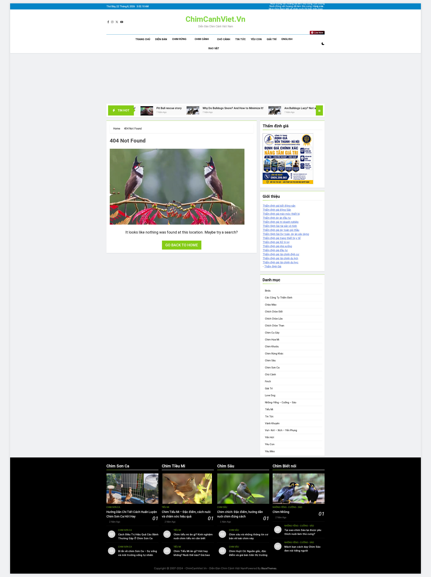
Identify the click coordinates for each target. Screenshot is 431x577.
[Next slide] (322, 6)
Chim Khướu (272, 346)
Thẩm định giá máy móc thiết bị (281, 213)
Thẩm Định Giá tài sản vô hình (280, 226)
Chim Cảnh (202, 39)
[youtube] (121, 22)
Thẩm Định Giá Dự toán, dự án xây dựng (286, 234)
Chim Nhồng (281, 512)
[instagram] (112, 22)
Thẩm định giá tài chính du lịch (280, 258)
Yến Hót (269, 437)
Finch (268, 381)
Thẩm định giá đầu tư (275, 250)
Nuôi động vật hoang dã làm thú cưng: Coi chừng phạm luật (297, 1)
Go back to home (181, 245)
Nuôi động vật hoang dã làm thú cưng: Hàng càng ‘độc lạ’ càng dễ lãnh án (297, 4)
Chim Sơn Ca (272, 367)
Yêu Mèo (270, 451)
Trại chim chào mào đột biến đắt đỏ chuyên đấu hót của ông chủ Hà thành (297, 9)
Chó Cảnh (223, 39)
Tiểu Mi (269, 409)
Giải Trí (271, 39)
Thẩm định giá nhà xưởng (277, 246)
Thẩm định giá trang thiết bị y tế (282, 238)
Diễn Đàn (161, 39)
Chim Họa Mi (272, 339)
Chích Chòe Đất (274, 311)
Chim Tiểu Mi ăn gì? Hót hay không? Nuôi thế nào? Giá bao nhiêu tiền (192, 555)
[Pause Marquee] (319, 110)
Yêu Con (256, 39)
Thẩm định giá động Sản (277, 209)
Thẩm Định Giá (272, 266)
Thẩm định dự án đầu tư (277, 218)
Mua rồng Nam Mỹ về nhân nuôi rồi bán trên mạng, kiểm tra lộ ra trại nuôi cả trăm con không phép (297, 7)
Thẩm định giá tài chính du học (280, 262)
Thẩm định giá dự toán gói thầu (281, 230)
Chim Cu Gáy (272, 332)
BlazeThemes (268, 568)
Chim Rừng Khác (274, 353)
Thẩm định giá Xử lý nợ (276, 242)
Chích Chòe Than (274, 325)
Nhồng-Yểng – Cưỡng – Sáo (280, 402)
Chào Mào (270, 304)
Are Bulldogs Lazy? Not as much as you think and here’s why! (282, 108)
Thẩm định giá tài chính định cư (281, 254)
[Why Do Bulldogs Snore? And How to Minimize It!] (153, 110)
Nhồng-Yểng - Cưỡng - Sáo (287, 507)
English (286, 39)
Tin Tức (240, 39)
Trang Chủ (142, 39)
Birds (268, 290)
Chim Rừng (179, 39)
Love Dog (270, 395)
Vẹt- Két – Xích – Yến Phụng (281, 430)
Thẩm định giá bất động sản (279, 205)
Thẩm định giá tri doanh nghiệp (281, 222)
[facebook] (108, 22)
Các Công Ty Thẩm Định (278, 297)
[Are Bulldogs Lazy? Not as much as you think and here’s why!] (235, 110)
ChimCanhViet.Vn (215, 19)
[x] (116, 22)
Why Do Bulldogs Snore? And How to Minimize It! (193, 108)
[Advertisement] (215, 78)
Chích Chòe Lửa (274, 318)
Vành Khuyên (272, 423)
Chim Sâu (270, 360)
